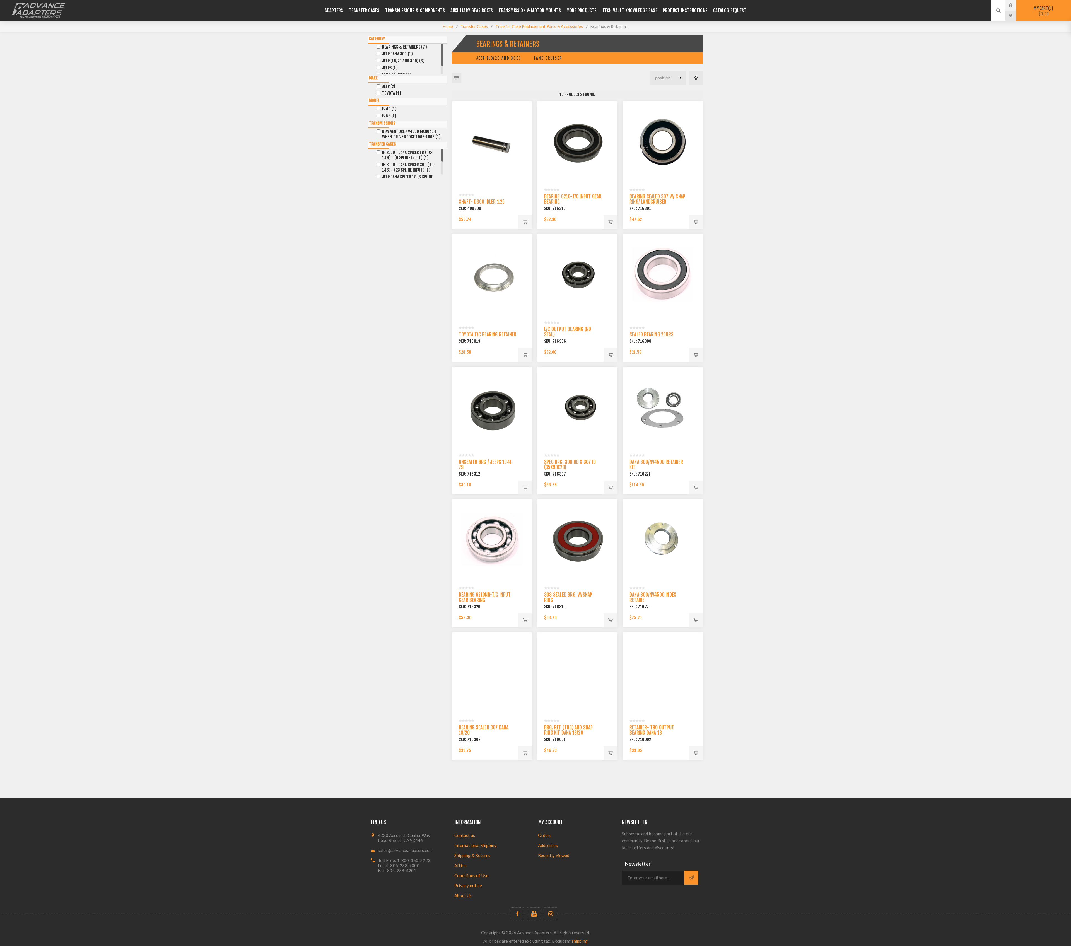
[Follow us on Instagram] (550, 913)
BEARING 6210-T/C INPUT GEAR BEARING (572, 199)
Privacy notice (468, 885)
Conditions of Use (471, 875)
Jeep (388, 86)
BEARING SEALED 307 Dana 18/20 (484, 730)
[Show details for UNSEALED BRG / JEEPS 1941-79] (492, 407)
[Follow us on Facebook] (517, 913)
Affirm (460, 865)
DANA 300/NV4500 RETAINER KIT (656, 464)
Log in (1015, 5)
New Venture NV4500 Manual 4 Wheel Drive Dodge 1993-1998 (411, 134)
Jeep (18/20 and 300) (498, 58)
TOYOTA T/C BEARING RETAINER (487, 334)
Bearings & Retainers (404, 47)
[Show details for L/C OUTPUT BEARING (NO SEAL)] (577, 274)
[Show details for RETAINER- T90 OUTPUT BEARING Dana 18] (663, 672)
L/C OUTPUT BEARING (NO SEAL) (567, 331)
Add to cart (525, 222)
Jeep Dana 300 (397, 54)
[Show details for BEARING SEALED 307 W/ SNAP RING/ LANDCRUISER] (663, 141)
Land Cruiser (548, 58)
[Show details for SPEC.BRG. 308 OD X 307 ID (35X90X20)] (577, 407)
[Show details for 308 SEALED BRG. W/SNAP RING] (577, 539)
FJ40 (389, 109)
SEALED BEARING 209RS (651, 334)
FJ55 (389, 116)
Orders (544, 835)
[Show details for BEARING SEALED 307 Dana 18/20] (492, 672)
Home (448, 26)
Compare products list (696, 78)
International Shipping (475, 845)
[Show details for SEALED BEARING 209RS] (663, 274)
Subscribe (691, 878)
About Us (463, 895)
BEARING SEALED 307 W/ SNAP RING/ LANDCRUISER (657, 199)
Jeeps (390, 68)
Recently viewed (553, 855)
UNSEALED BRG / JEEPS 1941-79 (486, 464)
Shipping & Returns (472, 855)
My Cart (1042, 11)
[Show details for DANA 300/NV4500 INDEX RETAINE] (663, 539)
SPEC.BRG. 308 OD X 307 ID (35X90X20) (570, 464)
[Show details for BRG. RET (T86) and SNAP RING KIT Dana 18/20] (577, 672)
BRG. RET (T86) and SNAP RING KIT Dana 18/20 (568, 730)
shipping (580, 940)
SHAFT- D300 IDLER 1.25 (482, 202)
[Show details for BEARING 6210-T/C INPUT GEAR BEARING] (577, 141)
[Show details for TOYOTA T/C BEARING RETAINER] (492, 274)
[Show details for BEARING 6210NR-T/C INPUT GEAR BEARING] (492, 539)
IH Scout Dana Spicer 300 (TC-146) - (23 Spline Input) (408, 167)
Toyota (391, 93)
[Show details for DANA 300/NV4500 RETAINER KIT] (663, 407)
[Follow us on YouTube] (533, 913)
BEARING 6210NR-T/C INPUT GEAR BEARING (485, 597)
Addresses (548, 845)
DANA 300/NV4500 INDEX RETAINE (652, 597)
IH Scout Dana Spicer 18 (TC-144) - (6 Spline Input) (407, 155)
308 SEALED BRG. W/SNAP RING (568, 597)
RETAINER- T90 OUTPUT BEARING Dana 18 (651, 730)
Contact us (464, 835)
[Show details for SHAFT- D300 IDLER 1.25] (492, 141)
